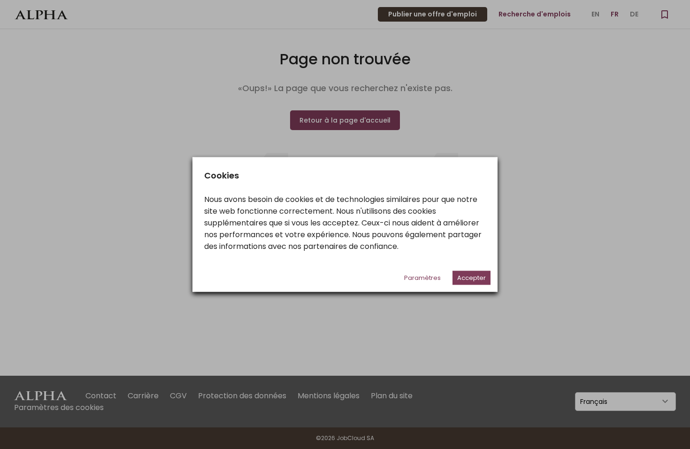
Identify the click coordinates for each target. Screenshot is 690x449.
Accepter (471, 277)
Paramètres (422, 277)
